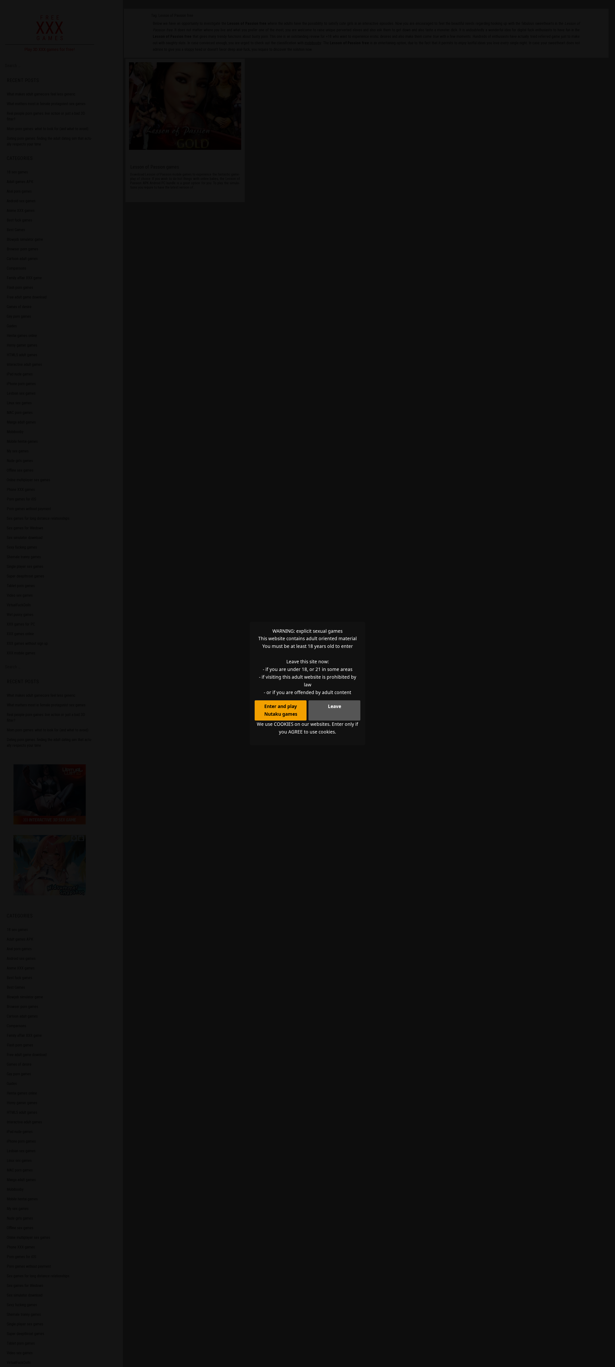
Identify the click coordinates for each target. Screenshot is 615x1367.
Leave (334, 706)
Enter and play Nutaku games (280, 710)
